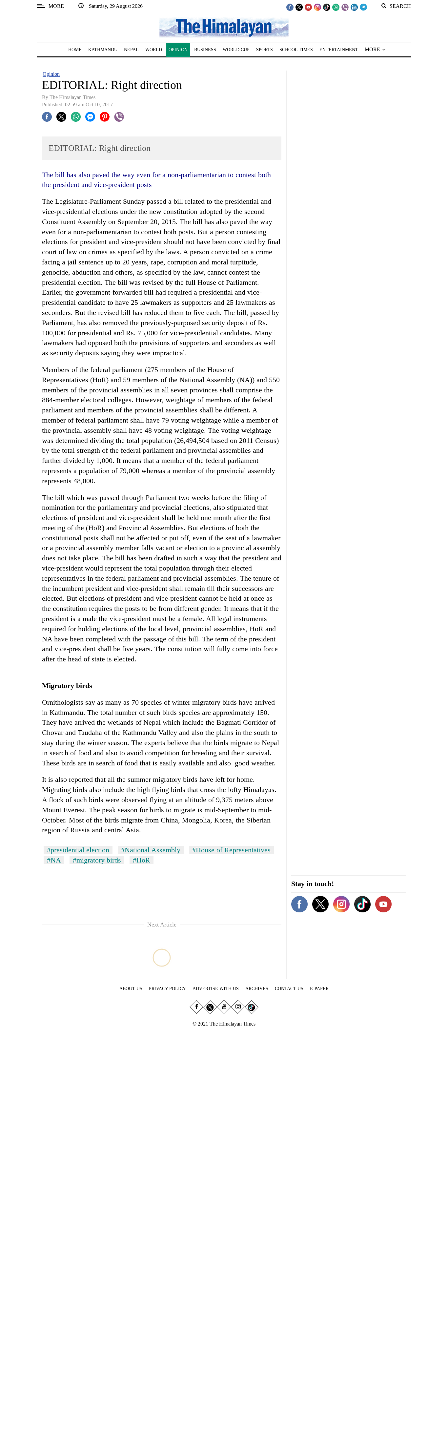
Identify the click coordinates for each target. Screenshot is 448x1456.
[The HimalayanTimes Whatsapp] (335, 7)
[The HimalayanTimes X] (299, 7)
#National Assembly (150, 850)
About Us (130, 988)
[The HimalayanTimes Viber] (345, 7)
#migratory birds (97, 860)
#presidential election (78, 850)
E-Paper (319, 988)
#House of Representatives (231, 850)
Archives (256, 988)
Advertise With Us (216, 988)
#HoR (141, 860)
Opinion (51, 74)
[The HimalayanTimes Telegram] (363, 7)
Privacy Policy (167, 988)
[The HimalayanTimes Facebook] (290, 7)
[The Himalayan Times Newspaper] (224, 27)
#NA (54, 860)
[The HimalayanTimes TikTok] (326, 7)
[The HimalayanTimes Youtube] (308, 7)
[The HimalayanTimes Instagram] (317, 7)
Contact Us (289, 988)
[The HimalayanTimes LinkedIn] (354, 7)
